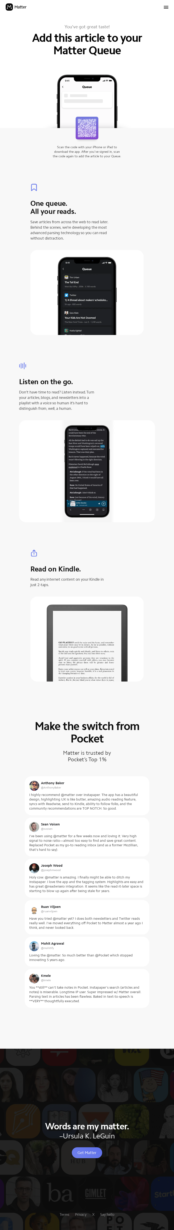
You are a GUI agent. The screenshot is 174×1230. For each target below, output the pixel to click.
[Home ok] (16, 7)
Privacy (81, 1214)
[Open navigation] (166, 7)
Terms (64, 1214)
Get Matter (86, 1152)
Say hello (107, 1214)
